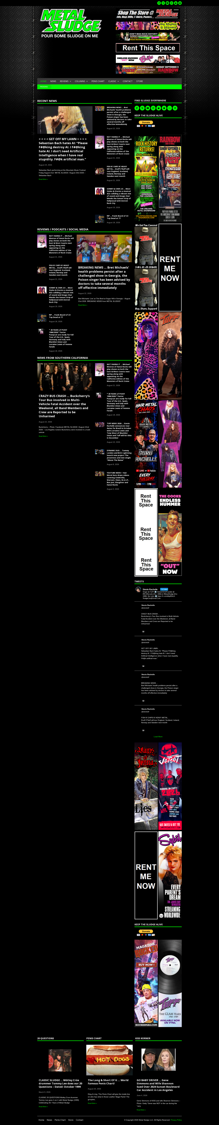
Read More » (43, 179)
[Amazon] (175, 108)
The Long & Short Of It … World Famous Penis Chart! (108, 1081)
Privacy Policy (176, 1120)
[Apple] (176, 3)
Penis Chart (98, 81)
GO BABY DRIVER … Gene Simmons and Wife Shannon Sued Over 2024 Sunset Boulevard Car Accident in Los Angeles (158, 1085)
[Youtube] (167, 3)
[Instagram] (171, 3)
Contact (128, 81)
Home (43, 81)
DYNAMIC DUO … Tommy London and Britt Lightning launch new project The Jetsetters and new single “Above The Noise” (119, 455)
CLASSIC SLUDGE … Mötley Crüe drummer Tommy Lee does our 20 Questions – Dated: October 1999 (60, 1083)
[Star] (180, 3)
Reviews (64, 81)
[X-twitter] (163, 3)
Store (139, 81)
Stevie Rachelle (148, 605)
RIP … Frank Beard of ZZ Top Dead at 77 (117, 217)
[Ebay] (169, 108)
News (53, 81)
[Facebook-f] (159, 3)
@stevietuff (145, 608)
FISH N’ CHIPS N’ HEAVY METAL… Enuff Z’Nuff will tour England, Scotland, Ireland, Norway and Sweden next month (118, 171)
